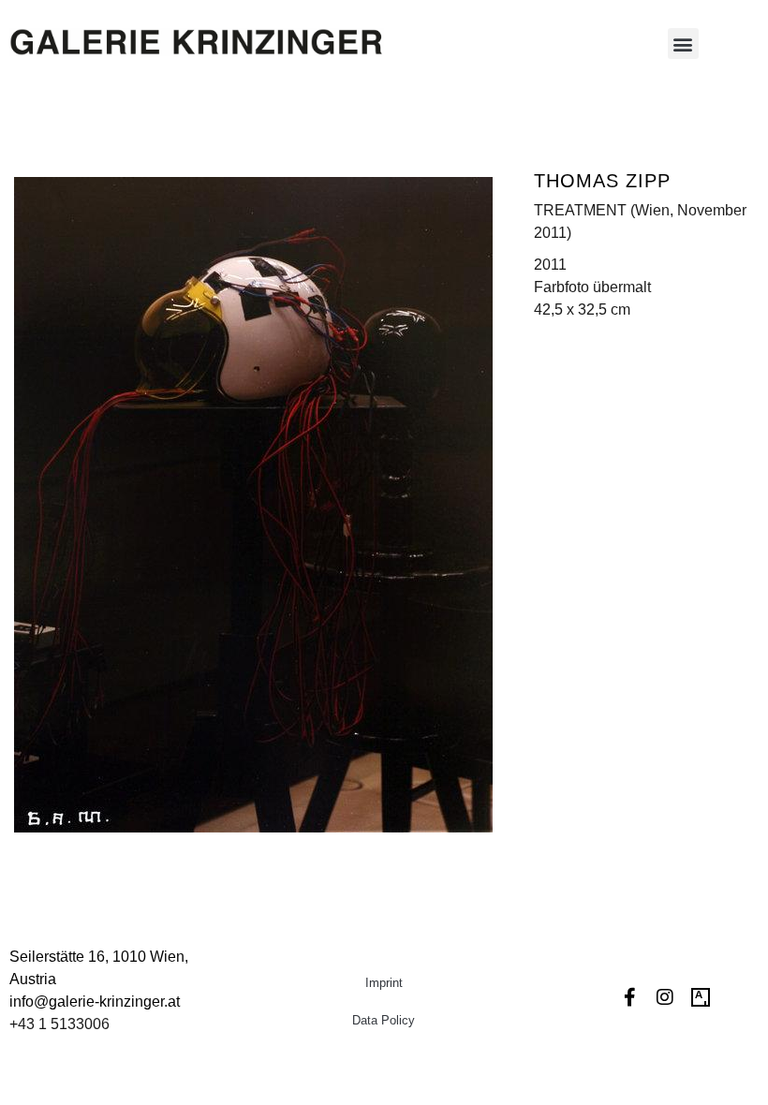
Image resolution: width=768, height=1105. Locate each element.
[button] (683, 43)
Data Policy (383, 1020)
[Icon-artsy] (700, 997)
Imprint (384, 983)
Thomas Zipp (602, 180)
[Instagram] (665, 997)
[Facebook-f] (629, 997)
